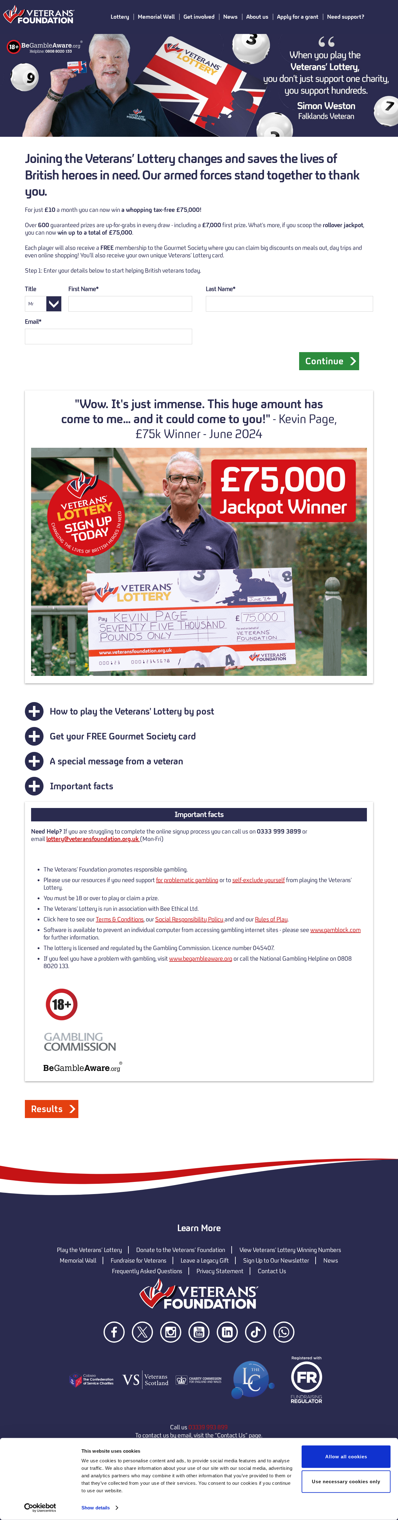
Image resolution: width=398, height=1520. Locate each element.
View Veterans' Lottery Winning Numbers (290, 1250)
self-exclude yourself (258, 880)
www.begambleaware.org (200, 958)
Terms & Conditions (120, 919)
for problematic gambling (187, 880)
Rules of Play (271, 919)
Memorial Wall (78, 1260)
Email (32, 321)
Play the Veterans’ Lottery (89, 1250)
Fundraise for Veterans (138, 1260)
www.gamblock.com (335, 930)
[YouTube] (199, 1353)
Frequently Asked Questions (147, 1271)
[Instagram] (171, 1353)
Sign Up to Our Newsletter (276, 1260)
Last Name (219, 289)
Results (47, 1109)
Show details (95, 1507)
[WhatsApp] (284, 1353)
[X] (143, 1353)
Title (30, 289)
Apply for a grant (297, 16)
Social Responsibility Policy (189, 919)
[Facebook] (114, 1353)
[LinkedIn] (228, 1353)
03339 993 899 (208, 1427)
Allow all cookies (346, 1456)
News (330, 1260)
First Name (82, 289)
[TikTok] (256, 1353)
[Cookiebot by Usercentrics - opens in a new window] (40, 1508)
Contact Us (272, 1271)
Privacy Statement (220, 1271)
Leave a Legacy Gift (205, 1260)
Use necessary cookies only (346, 1481)
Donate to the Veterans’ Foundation (180, 1250)
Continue (324, 361)
